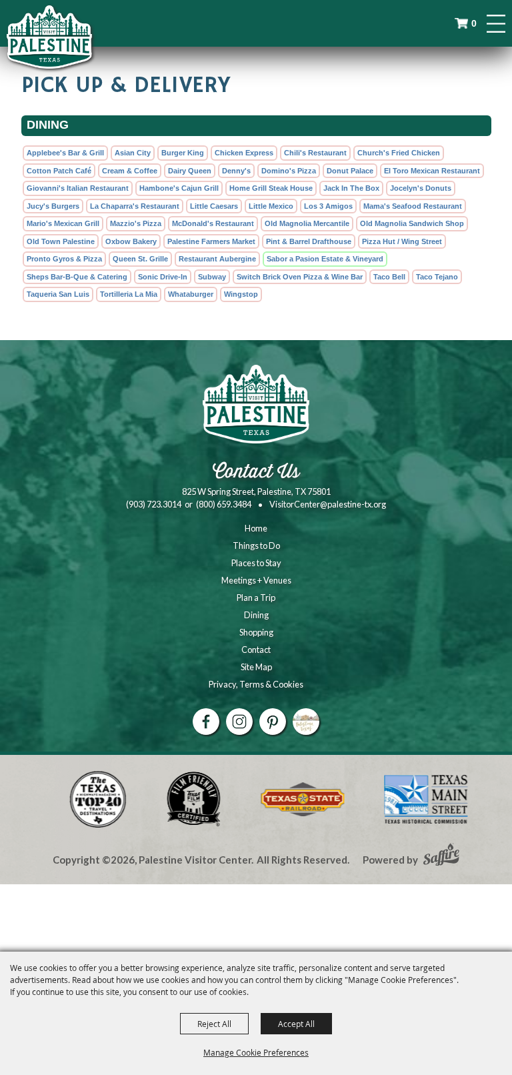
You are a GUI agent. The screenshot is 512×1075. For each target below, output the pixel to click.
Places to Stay (256, 563)
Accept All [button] (296, 1023)
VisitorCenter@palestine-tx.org (327, 504)
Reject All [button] (214, 1023)
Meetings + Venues (256, 580)
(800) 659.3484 (223, 504)
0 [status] (474, 23)
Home (256, 528)
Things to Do (256, 545)
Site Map (256, 667)
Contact (256, 649)
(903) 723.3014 (153, 504)
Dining (256, 615)
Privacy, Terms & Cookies (256, 684)
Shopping (256, 632)
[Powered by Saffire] (441, 856)
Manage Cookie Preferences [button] (256, 1052)
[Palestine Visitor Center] (49, 37)
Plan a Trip (256, 597)
